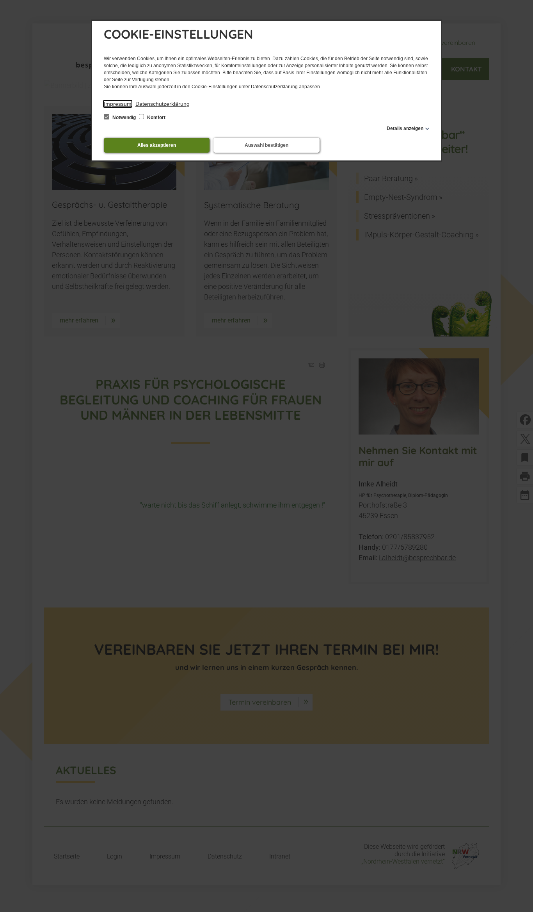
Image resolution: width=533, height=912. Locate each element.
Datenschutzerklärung (162, 104)
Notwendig (124, 117)
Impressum (117, 104)
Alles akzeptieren (156, 145)
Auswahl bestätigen (266, 145)
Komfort (155, 117)
